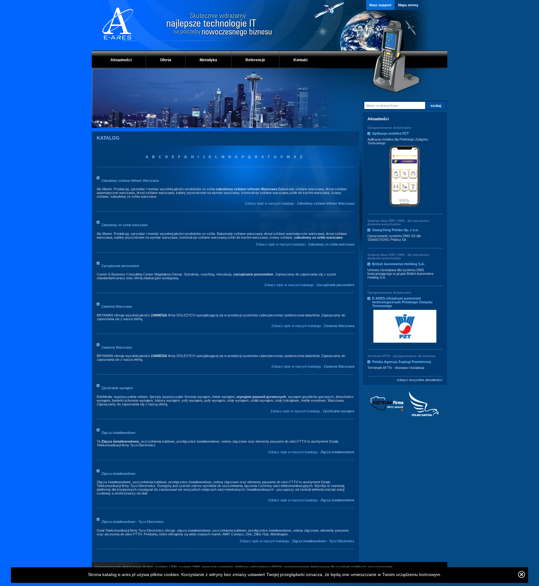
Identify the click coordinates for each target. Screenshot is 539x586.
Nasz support (380, 5)
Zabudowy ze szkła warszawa (124, 225)
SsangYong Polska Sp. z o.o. (395, 230)
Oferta (165, 60)
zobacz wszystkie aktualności (419, 380)
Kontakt (301, 60)
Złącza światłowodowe (118, 433)
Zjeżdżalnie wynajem (117, 388)
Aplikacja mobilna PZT (390, 133)
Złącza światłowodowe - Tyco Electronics (132, 522)
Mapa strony (408, 5)
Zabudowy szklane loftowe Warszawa (130, 180)
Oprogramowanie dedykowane (389, 127)
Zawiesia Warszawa (116, 306)
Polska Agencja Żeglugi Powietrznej (401, 362)
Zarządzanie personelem (120, 266)
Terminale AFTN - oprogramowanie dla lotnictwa (401, 356)
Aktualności (121, 60)
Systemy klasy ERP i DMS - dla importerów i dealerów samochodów (398, 222)
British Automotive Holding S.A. (398, 264)
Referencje (255, 60)
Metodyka (208, 60)
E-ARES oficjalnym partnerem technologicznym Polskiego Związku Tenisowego (402, 302)
